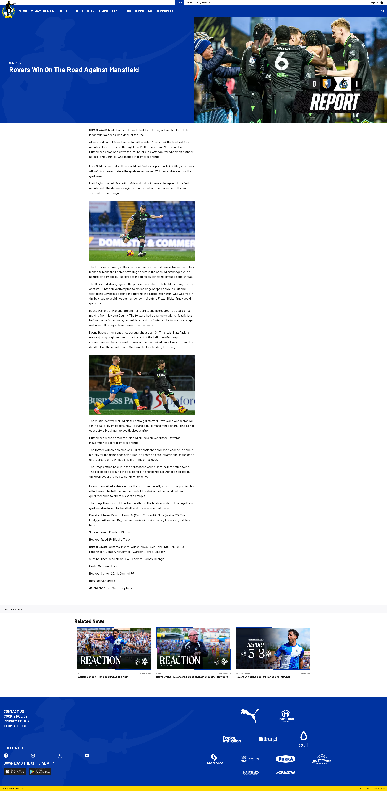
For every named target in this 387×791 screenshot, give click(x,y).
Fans (115, 11)
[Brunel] (268, 739)
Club (179, 2)
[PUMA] (250, 715)
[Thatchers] (250, 772)
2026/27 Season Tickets (49, 11)
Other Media (380, 788)
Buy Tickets (203, 2)
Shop (189, 2)
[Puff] (303, 739)
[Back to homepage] (8, 10)
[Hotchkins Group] (285, 715)
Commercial (144, 11)
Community (165, 11)
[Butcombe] (321, 759)
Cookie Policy (16, 716)
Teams (103, 11)
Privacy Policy (16, 721)
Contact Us (14, 711)
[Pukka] (285, 759)
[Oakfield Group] (250, 759)
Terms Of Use (15, 726)
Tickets (77, 11)
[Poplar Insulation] (232, 739)
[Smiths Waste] (285, 772)
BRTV (90, 11)
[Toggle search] (383, 11)
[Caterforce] (214, 759)
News (23, 11)
